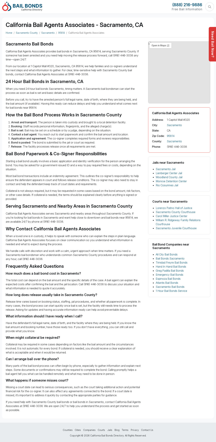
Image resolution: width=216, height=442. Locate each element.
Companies (89, 430)
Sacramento (48, 32)
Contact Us (147, 430)
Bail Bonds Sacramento (170, 258)
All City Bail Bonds (167, 254)
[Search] (209, 6)
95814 (61, 32)
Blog (117, 430)
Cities (78, 430)
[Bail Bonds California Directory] (22, 6)
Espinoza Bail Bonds (168, 278)
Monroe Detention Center (171, 181)
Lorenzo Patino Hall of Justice (174, 208)
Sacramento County (27, 32)
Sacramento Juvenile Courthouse (176, 228)
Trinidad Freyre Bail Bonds (171, 262)
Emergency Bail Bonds (169, 274)
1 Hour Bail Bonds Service (171, 290)
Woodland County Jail (169, 177)
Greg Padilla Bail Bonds (170, 270)
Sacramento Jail (166, 169)
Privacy (135, 430)
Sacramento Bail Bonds (170, 286)
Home (9, 32)
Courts (101, 430)
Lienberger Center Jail (169, 173)
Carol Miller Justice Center (171, 216)
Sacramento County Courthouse (175, 212)
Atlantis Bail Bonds (167, 282)
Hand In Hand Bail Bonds (171, 266)
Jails (109, 430)
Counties (68, 430)
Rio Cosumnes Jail (167, 185)
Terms (125, 430)
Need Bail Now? (213, 44)
